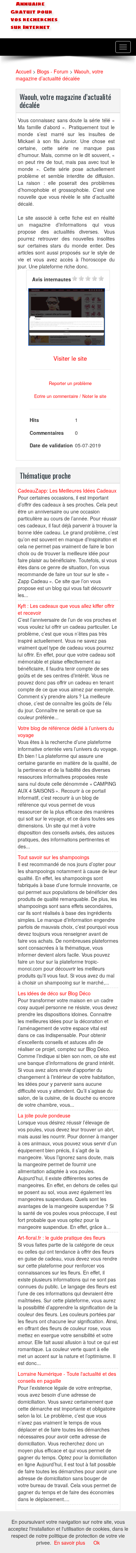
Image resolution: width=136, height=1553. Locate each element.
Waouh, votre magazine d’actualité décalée (59, 75)
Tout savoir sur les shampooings (53, 857)
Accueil (23, 71)
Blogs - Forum (52, 71)
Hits (34, 419)
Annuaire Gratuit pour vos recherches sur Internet (34, 15)
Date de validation (51, 445)
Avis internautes (51, 279)
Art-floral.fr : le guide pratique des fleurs (61, 1237)
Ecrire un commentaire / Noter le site (70, 396)
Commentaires (47, 432)
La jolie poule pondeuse (44, 1115)
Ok (96, 1542)
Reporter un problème (70, 383)
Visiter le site (70, 358)
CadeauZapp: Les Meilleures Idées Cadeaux (67, 490)
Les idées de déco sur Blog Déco (54, 993)
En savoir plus (69, 1542)
